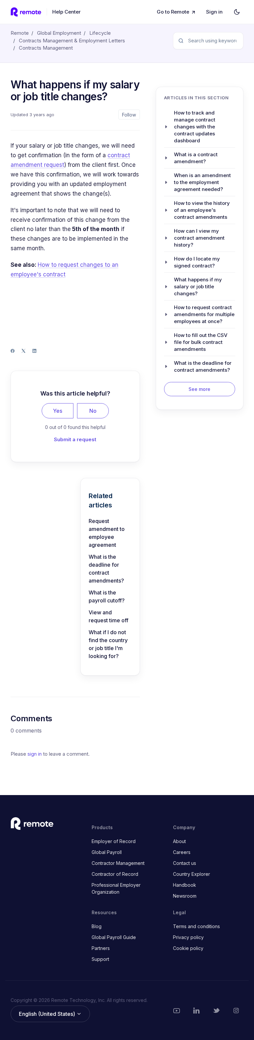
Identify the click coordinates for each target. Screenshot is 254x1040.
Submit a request (75, 439)
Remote (20, 33)
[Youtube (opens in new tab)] (176, 1010)
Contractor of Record (115, 874)
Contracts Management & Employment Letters (72, 40)
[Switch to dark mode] (236, 12)
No (93, 410)
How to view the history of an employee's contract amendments (202, 210)
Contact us (184, 863)
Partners (101, 948)
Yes (57, 410)
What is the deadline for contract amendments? (106, 568)
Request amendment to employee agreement (107, 533)
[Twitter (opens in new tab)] (216, 1010)
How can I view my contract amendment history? (199, 238)
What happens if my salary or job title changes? (198, 286)
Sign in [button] (214, 12)
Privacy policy (188, 937)
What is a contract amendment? (196, 158)
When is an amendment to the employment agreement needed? (202, 182)
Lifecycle (100, 33)
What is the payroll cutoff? (107, 596)
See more (199, 389)
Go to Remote (173, 12)
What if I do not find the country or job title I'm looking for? (108, 644)
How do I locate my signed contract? (197, 262)
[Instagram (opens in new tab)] (236, 1010)
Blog (97, 926)
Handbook (184, 885)
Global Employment (59, 33)
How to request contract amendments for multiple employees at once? (204, 314)
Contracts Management (46, 48)
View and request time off (108, 616)
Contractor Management (118, 863)
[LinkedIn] (34, 351)
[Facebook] (13, 351)
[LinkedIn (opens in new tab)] (196, 1010)
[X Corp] (23, 351)
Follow (129, 115)
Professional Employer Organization (116, 888)
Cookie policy (188, 948)
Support (100, 959)
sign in (34, 754)
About (179, 841)
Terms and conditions (196, 926)
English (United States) (47, 1014)
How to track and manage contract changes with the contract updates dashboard (194, 127)
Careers (181, 852)
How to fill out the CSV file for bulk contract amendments (201, 342)
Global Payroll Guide (114, 937)
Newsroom (184, 896)
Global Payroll (107, 852)
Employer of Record (114, 841)
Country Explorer (191, 874)
